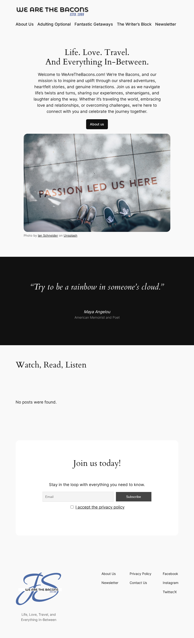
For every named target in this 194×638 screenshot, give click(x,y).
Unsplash (70, 235)
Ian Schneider (48, 235)
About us (97, 124)
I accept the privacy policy (99, 507)
